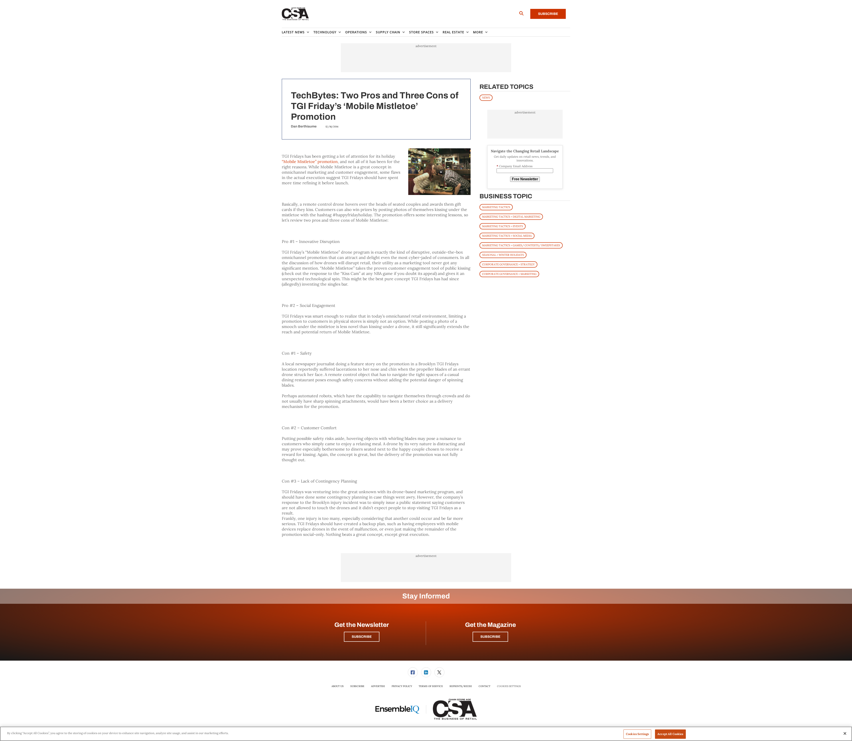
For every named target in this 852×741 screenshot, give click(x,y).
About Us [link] (337, 686)
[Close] (845, 733)
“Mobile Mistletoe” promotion (310, 161)
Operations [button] (356, 32)
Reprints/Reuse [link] (461, 686)
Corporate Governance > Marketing (509, 274)
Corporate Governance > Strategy (508, 264)
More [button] (478, 32)
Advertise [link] (378, 686)
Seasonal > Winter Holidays (503, 254)
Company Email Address (514, 166)
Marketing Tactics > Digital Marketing (511, 216)
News (486, 97)
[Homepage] (295, 14)
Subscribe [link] (357, 686)
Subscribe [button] (362, 636)
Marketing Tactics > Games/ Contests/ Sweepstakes (521, 245)
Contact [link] (484, 686)
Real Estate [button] (453, 32)
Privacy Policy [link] (402, 686)
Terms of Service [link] (431, 686)
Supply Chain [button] (388, 32)
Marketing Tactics (496, 207)
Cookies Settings (509, 686)
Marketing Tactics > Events (502, 226)
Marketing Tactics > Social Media (507, 235)
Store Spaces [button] (421, 32)
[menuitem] (298, 32)
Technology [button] (325, 32)
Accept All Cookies (670, 734)
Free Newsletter (525, 179)
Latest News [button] (293, 32)
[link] (413, 672)
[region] (426, 734)
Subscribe (548, 14)
